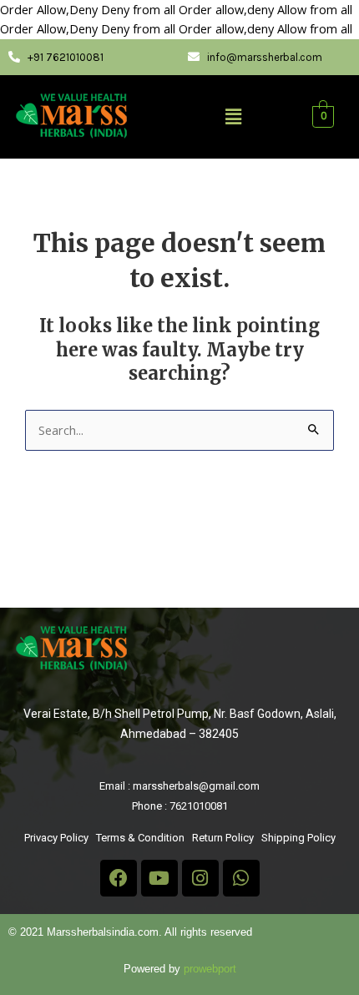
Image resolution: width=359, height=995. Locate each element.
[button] (233, 116)
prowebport (210, 968)
